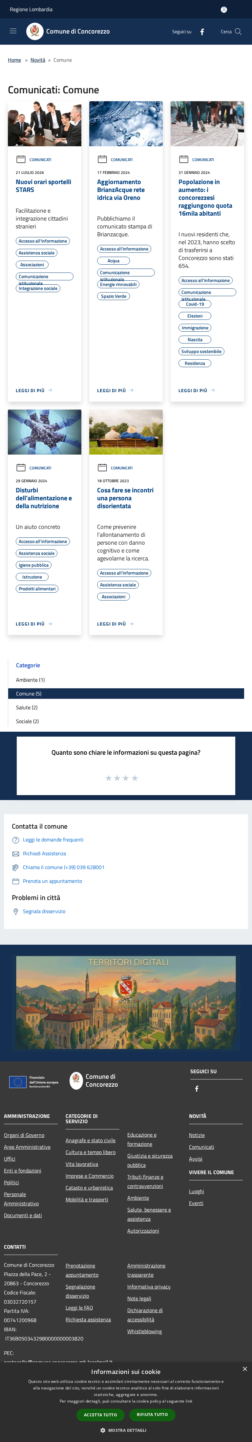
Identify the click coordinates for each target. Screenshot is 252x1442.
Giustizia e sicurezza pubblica (150, 1160)
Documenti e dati (23, 1215)
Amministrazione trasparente (146, 1270)
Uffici (9, 1159)
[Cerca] (238, 31)
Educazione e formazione (142, 1139)
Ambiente (138, 1198)
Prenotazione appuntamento (82, 1270)
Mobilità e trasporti (87, 1199)
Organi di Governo (24, 1135)
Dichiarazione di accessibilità (145, 1314)
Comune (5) (28, 693)
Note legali (139, 1298)
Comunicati (40, 159)
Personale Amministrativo (21, 1198)
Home (14, 60)
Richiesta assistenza (88, 1319)
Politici (11, 1182)
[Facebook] (199, 31)
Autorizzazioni (143, 1231)
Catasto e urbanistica (89, 1188)
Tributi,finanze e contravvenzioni (145, 1181)
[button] (125, 1430)
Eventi (196, 1203)
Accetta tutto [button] (100, 1415)
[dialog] (126, 1402)
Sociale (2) (27, 721)
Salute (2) (26, 707)
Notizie (197, 1135)
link (189, 1401)
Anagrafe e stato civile (91, 1140)
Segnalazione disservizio (80, 1291)
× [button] (244, 1369)
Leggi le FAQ (79, 1308)
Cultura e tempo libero (91, 1152)
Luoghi (196, 1191)
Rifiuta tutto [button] (152, 1414)
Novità (38, 60)
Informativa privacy (149, 1286)
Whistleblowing (144, 1331)
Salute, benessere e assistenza (149, 1214)
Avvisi (195, 1159)
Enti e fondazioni (22, 1170)
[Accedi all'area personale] (224, 10)
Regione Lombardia (31, 9)
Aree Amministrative (27, 1147)
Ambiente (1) (30, 680)
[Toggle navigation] (13, 31)
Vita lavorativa (82, 1164)
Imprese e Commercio (90, 1176)
